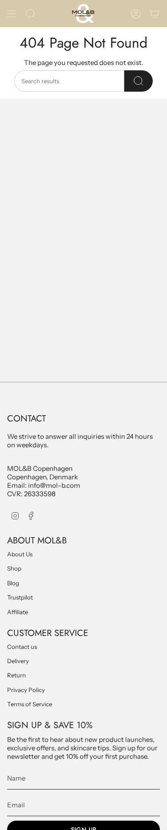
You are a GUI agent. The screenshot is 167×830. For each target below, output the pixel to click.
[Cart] (154, 13)
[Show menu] (11, 13)
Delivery (18, 660)
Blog (13, 583)
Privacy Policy (26, 689)
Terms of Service (29, 704)
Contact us (22, 646)
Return (16, 675)
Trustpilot (20, 597)
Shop (14, 568)
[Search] (138, 81)
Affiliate (17, 611)
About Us (20, 554)
